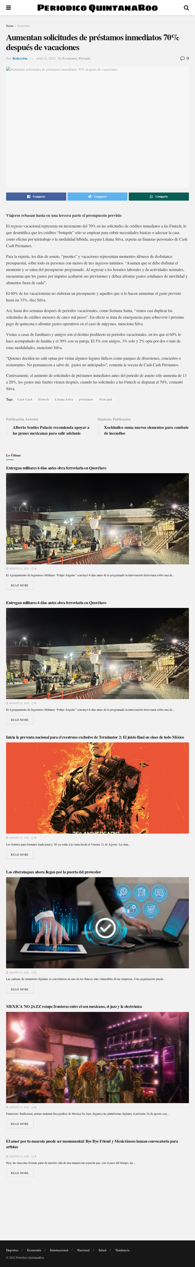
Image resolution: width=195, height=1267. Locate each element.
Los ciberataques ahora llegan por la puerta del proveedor (53, 872)
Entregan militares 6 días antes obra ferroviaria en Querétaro (56, 468)
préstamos (86, 399)
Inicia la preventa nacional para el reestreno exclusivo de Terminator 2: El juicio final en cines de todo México (95, 737)
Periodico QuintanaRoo (97, 7)
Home (9, 26)
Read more (20, 585)
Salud (102, 1250)
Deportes (12, 1250)
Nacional (83, 1250)
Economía (23, 26)
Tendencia (122, 1250)
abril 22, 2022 (46, 58)
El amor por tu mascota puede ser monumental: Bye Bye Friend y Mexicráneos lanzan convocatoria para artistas (92, 1143)
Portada (84, 58)
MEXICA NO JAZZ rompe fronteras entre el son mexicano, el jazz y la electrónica (74, 1006)
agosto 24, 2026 (18, 568)
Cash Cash (24, 399)
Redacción (19, 58)
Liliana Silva (64, 399)
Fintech (43, 399)
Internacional (59, 1250)
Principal (105, 399)
